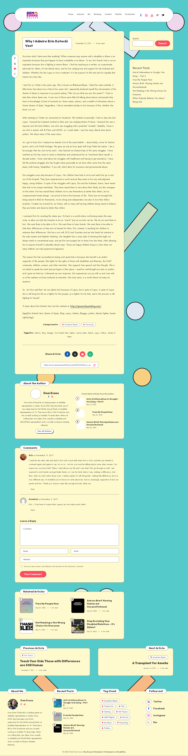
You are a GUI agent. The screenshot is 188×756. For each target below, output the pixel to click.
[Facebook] (141, 15)
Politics (103, 333)
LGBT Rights (109, 717)
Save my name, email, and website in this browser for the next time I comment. (54, 566)
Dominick (33, 499)
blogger (50, 333)
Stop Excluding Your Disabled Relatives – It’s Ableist (101, 624)
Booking (97, 14)
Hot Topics (28, 655)
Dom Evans (51, 393)
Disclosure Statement (93, 752)
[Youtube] (152, 15)
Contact (108, 14)
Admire (37, 333)
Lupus (97, 333)
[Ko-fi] (157, 15)
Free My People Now (102, 412)
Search (136, 38)
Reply (33, 489)
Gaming (107, 712)
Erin (31, 455)
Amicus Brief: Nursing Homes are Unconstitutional (102, 423)
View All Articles (44, 431)
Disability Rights (71, 325)
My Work (108, 723)
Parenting (90, 325)
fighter (72, 333)
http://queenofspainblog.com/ (85, 306)
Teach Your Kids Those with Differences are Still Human (50, 663)
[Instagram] (146, 15)
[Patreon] (163, 15)
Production (130, 14)
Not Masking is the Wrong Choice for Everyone (50, 624)
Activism (80, 14)
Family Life (108, 706)
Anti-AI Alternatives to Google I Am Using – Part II (102, 400)
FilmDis (118, 14)
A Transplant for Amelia (150, 663)
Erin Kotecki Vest (61, 333)
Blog (44, 333)
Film (123, 706)
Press (71, 14)
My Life (125, 717)
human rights (81, 333)
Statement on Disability (114, 752)
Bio (89, 14)
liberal (90, 333)
